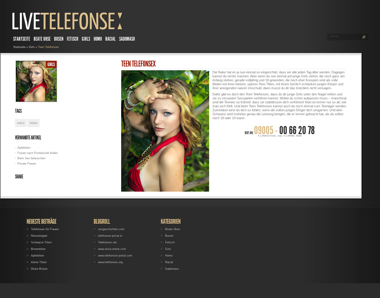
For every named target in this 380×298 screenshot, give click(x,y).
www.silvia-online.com (112, 249)
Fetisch (72, 39)
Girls (86, 39)
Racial (110, 39)
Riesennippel (39, 235)
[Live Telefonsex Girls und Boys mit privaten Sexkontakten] (68, 29)
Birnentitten (38, 249)
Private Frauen (26, 163)
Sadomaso (127, 39)
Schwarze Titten (41, 242)
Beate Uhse (42, 39)
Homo (98, 39)
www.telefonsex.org (110, 262)
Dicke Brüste (39, 268)
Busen (58, 39)
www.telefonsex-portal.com (115, 255)
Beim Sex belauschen (31, 158)
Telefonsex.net (107, 242)
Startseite (21, 39)
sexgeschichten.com (111, 229)
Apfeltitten (23, 147)
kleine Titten (39, 262)
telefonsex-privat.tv (110, 235)
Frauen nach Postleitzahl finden (37, 153)
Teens (33, 123)
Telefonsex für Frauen (45, 229)
